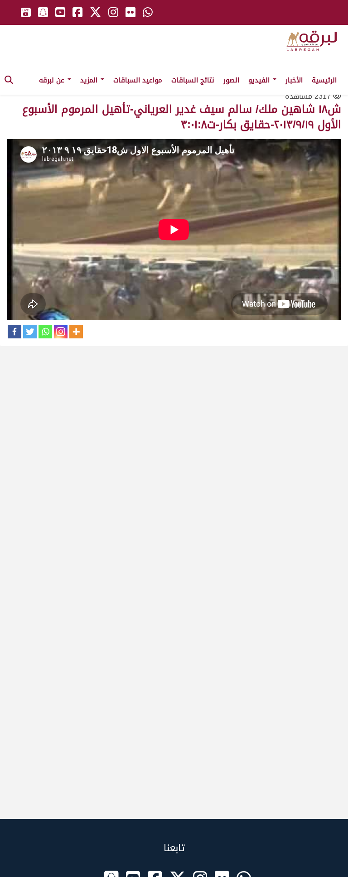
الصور (231, 80)
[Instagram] (61, 331)
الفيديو (260, 80)
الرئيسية (324, 80)
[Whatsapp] (45, 331)
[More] (76, 331)
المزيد (90, 80)
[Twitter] (30, 331)
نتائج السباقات (192, 80)
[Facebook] (14, 331)
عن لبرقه (53, 80)
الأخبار (294, 80)
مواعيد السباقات (137, 80)
